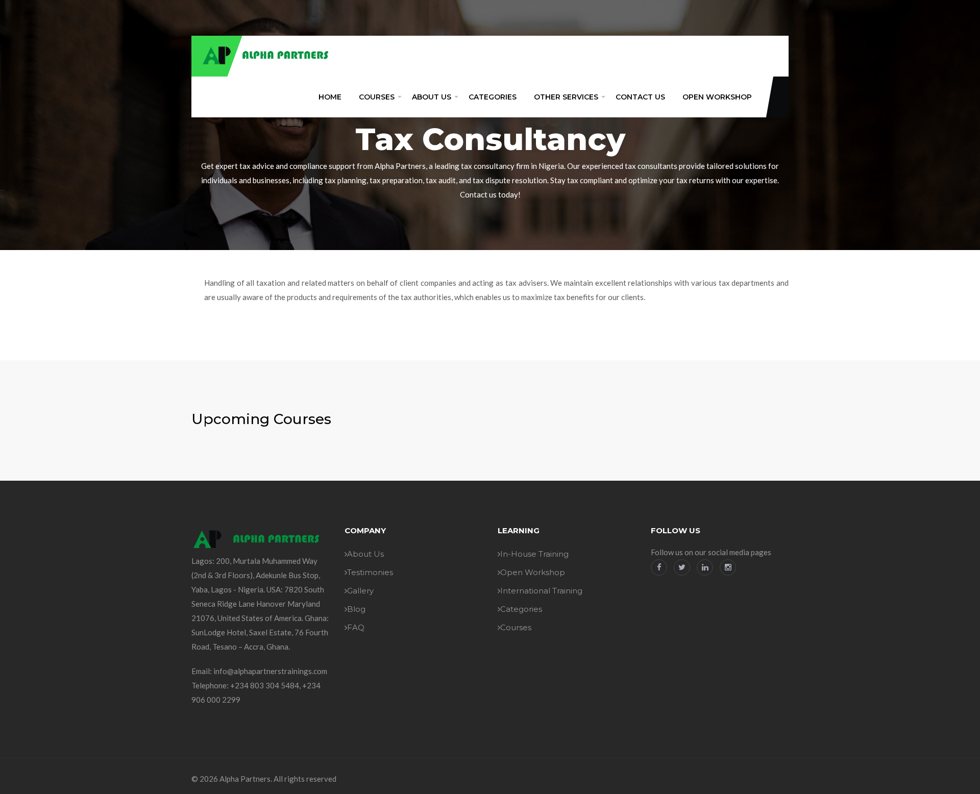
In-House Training (534, 554)
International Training (541, 591)
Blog (356, 609)
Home (329, 97)
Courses (377, 97)
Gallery (360, 591)
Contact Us (640, 97)
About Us (431, 97)
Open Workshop (717, 97)
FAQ (355, 627)
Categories (493, 97)
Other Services (566, 97)
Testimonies (370, 572)
